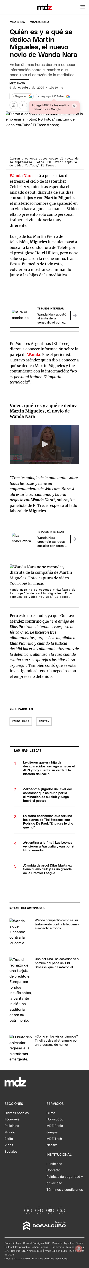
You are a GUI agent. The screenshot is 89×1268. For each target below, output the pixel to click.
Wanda (33, 354)
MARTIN (44, 721)
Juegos (52, 1132)
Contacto (53, 1170)
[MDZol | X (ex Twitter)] (61, 1210)
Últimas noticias (17, 1113)
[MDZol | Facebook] (28, 1210)
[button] (82, 6)
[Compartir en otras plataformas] (23, 105)
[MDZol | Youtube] (50, 1210)
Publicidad (54, 1164)
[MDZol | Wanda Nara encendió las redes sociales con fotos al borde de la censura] (74, 539)
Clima (50, 1113)
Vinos (9, 1145)
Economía (12, 1119)
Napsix (51, 1145)
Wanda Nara (21, 175)
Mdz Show (17, 22)
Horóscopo (54, 1119)
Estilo (9, 1139)
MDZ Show (17, 83)
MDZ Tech (54, 1139)
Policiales (12, 1126)
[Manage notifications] (78, 1248)
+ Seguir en (20, 96)
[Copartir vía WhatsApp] (14, 105)
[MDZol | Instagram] (39, 1210)
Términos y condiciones (64, 1190)
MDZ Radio (54, 1126)
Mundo (10, 1132)
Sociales (11, 1152)
